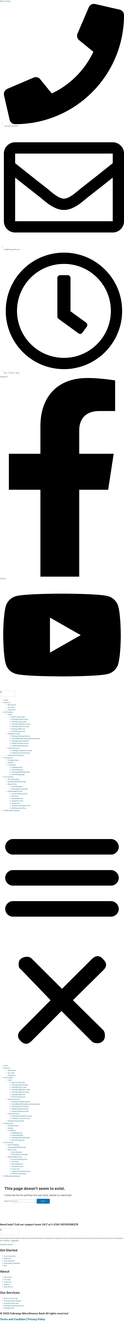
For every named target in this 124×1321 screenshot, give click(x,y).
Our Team (11, 707)
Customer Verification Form (21, 806)
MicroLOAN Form (17, 798)
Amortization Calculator (20, 789)
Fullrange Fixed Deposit (16, 755)
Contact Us (11, 710)
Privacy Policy (36, 1319)
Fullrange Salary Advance (20, 741)
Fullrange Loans (13, 760)
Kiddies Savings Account (20, 743)
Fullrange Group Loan (19, 722)
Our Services (8, 758)
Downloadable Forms (15, 791)
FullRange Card (17, 767)
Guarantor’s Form (17, 801)
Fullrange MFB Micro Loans (21, 724)
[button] (62, 938)
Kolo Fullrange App (18, 774)
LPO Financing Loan (18, 731)
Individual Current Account (21, 753)
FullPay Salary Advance (12, 810)
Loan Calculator (17, 786)
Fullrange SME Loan (18, 729)
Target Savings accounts (20, 746)
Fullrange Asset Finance (20, 719)
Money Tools (12, 784)
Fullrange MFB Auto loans (20, 726)
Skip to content (5, 1)
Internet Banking (17, 770)
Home (6, 700)
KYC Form (15, 796)
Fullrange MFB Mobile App (21, 772)
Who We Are (12, 705)
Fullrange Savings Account (21, 736)
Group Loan (16, 803)
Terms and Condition (13, 1319)
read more (14, 1240)
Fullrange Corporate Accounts (22, 750)
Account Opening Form (19, 794)
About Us (7, 702)
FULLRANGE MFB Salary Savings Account (26, 738)
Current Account (13, 748)
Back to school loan (18, 717)
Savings (10, 762)
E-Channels (12, 765)
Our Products (8, 712)
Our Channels (8, 777)
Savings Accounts (14, 734)
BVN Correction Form (19, 808)
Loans (10, 714)
